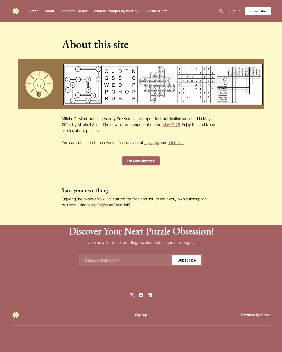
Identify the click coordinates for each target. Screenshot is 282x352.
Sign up (141, 315)
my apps (151, 143)
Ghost (266, 315)
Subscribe (257, 11)
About (49, 11)
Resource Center (73, 11)
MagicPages (97, 205)
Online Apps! (157, 11)
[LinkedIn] (150, 295)
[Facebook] (141, 295)
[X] (132, 295)
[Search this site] (220, 11)
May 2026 (171, 125)
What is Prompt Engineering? (117, 11)
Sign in (234, 11)
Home (33, 11)
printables (175, 143)
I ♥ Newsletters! (141, 161)
